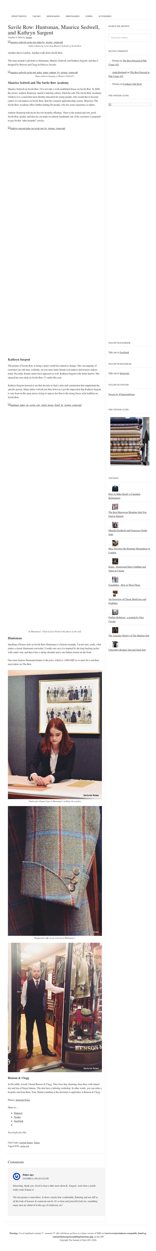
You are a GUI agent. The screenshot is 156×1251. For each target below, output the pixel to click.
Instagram (124, 373)
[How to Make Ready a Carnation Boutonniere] (115, 490)
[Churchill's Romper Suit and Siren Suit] (115, 645)
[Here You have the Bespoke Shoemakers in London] (115, 544)
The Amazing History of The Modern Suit (128, 635)
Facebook (124, 352)
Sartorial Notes (23, 1099)
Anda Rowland (119, 72)
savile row (24, 1146)
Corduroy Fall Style (132, 83)
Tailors (37, 1142)
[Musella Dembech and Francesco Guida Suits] (115, 526)
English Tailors (26, 1142)
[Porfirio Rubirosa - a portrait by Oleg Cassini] (115, 613)
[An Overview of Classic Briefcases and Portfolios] (115, 595)
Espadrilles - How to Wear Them (124, 584)
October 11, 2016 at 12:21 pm (36, 1178)
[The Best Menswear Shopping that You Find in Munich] (115, 508)
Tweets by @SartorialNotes (121, 394)
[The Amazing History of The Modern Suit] (115, 631)
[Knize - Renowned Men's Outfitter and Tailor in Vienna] (115, 562)
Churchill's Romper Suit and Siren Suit (127, 649)
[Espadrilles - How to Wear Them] (115, 581)
